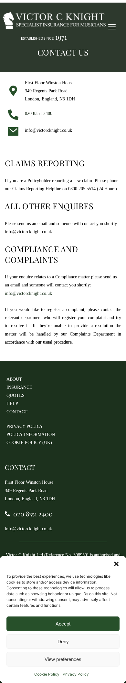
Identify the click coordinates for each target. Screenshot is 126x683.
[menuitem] (24, 379)
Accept (63, 623)
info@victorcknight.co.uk (28, 231)
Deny (63, 641)
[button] (116, 564)
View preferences (63, 659)
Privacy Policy (76, 674)
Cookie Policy (46, 674)
